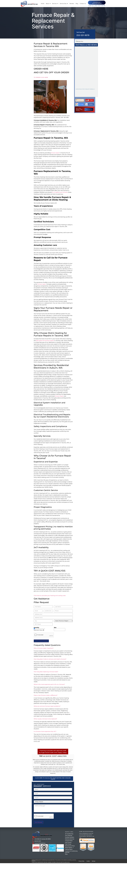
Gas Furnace (68, 842)
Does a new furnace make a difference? (45, 695)
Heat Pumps (68, 844)
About (47, 3)
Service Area (63, 3)
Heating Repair (68, 849)
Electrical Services (69, 839)
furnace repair (55, 153)
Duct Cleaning (68, 835)
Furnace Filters (69, 840)
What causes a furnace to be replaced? (45, 719)
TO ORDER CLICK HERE (41, 77)
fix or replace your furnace (59, 192)
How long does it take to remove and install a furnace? (50, 659)
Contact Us (83, 3)
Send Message (38, 822)
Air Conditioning (69, 833)
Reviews (72, 3)
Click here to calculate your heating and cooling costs (50, 595)
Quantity (36, 627)
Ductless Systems (69, 837)
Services (54, 3)
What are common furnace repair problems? (47, 706)
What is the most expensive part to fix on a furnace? (49, 684)
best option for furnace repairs (45, 340)
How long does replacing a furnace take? (46, 671)
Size (55, 627)
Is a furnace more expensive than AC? (45, 731)
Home (42, 3)
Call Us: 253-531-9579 (96, 6)
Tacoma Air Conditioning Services (71, 851)
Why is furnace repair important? (44, 648)
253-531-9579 (82, 35)
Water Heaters (68, 847)
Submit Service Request (41, 641)
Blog (77, 3)
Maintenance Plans (70, 846)
